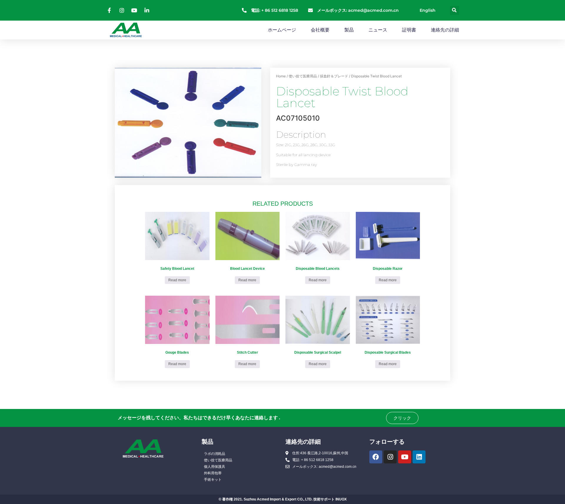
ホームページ (282, 30)
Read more (177, 280)
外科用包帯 (213, 473)
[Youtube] (404, 456)
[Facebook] (375, 456)
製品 (349, 30)
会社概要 (320, 30)
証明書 (409, 30)
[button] (454, 10)
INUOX (341, 499)
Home (281, 76)
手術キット (213, 480)
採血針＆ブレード (334, 76)
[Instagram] (390, 456)
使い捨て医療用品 (303, 76)
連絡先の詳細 (445, 30)
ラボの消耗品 (214, 454)
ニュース (377, 30)
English (428, 10)
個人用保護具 (214, 467)
